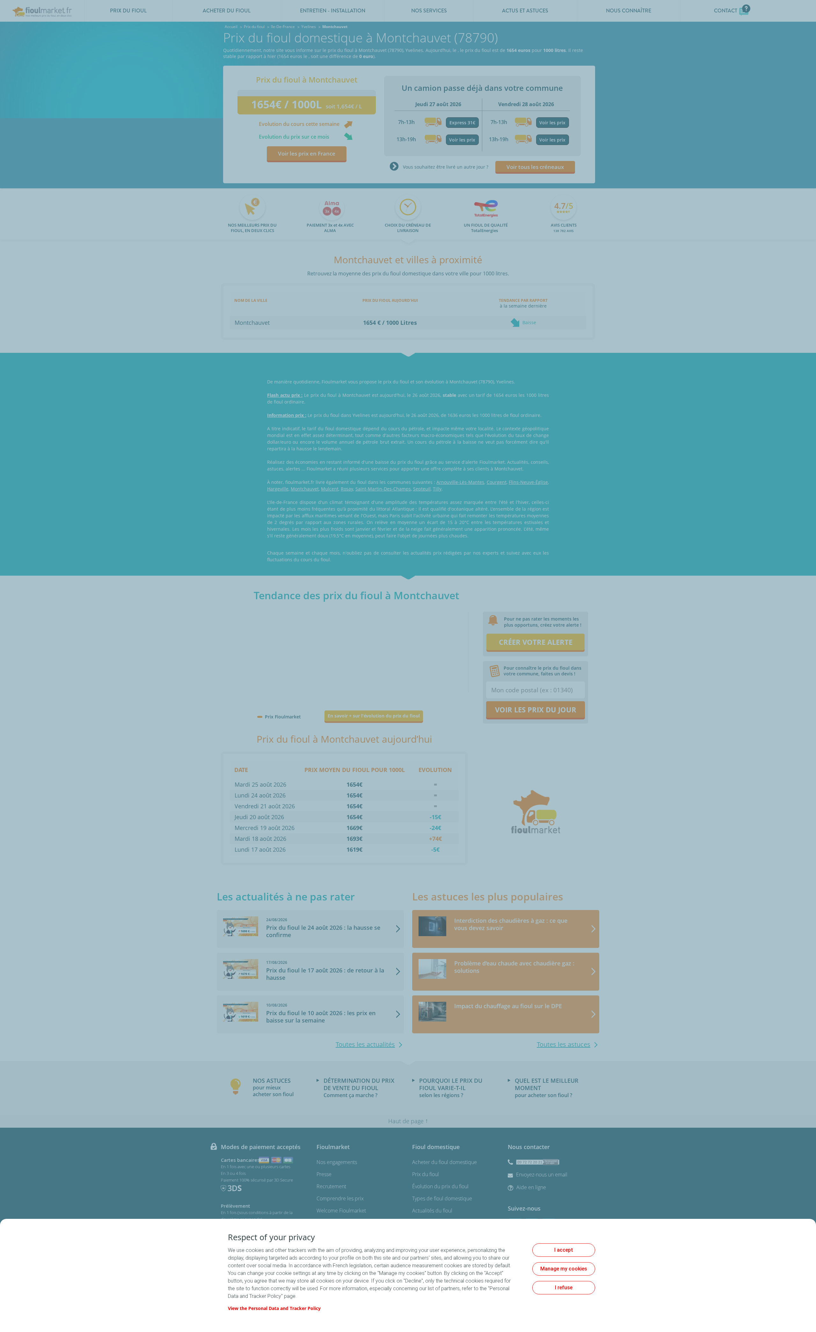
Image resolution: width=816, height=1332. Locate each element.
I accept (563, 1250)
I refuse (563, 1288)
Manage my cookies (563, 1269)
